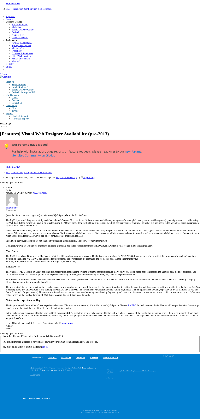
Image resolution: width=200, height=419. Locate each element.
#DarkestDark (75, 368)
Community (11, 105)
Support (9, 113)
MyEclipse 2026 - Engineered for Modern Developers (137, 371)
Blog (14, 108)
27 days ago (35, 374)
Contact (52, 358)
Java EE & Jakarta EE (22, 43)
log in (45, 347)
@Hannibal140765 (40, 368)
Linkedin (94, 398)
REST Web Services (21, 56)
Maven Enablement (21, 58)
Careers (15, 100)
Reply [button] (44, 192)
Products (10, 82)
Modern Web (18, 48)
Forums (9, 19)
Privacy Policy (110, 358)
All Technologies (20, 24)
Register (9, 64)
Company (80, 358)
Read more (168, 356)
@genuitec (60, 368)
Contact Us (17, 103)
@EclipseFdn (68, 370)
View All (16, 61)
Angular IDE (18, 35)
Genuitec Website (20, 37)
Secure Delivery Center (22, 29)
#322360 (37, 192)
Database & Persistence (22, 53)
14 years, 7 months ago (66, 177)
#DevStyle (34, 370)
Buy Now (10, 16)
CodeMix (16, 32)
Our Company (12, 95)
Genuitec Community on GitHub (33, 155)
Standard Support (20, 116)
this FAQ (132, 305)
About (15, 97)
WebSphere (17, 50)
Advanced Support (20, 118)
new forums (133, 151)
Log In (9, 66)
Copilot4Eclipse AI (20, 87)
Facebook (88, 398)
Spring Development (21, 45)
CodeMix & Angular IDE (23, 92)
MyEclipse (17, 27)
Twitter (15, 111)
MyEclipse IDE (19, 84)
